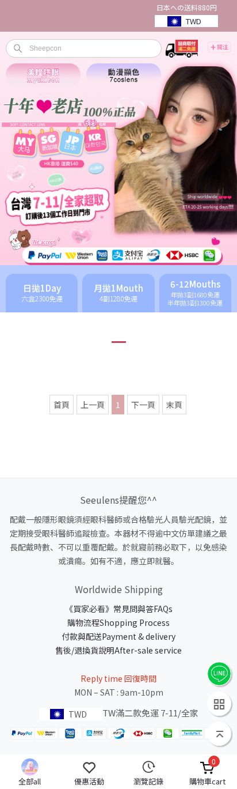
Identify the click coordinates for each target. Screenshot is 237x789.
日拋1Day (42, 293)
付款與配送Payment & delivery (118, 636)
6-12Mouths (195, 293)
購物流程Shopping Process (118, 622)
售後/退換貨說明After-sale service (118, 650)
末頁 (174, 404)
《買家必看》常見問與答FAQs (119, 608)
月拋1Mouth (118, 293)
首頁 (61, 404)
